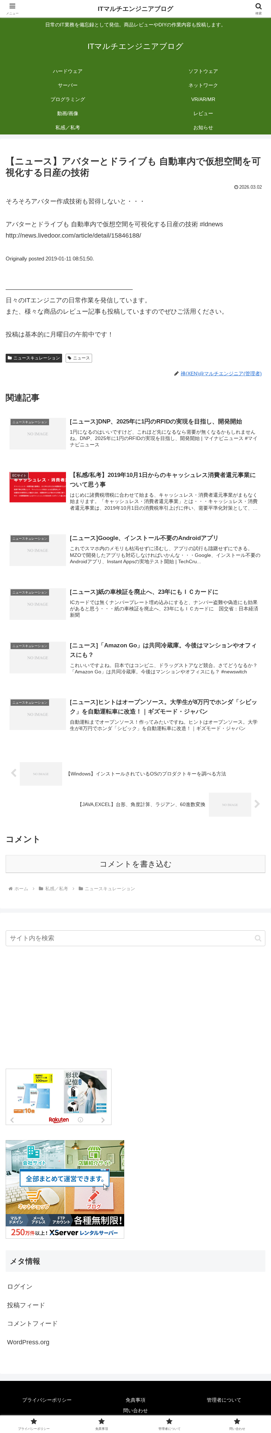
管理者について (224, 1400)
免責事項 (135, 1400)
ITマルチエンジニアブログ (135, 8)
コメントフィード (32, 1323)
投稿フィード (26, 1305)
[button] (258, 938)
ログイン (19, 1286)
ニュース (81, 358)
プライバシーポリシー (47, 1400)
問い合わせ (135, 1410)
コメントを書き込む (136, 864)
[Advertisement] (135, 1008)
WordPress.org (28, 1342)
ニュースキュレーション (36, 358)
